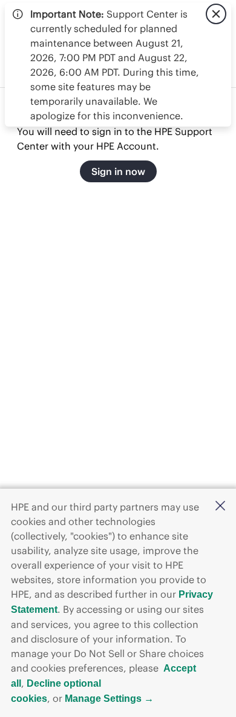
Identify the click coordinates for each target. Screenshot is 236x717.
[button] (220, 506)
